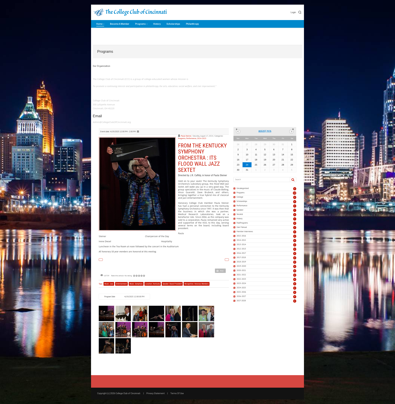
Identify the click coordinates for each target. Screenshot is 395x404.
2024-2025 (201, 138)
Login (293, 12)
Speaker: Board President (172, 284)
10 (294, 193)
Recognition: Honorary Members (197, 284)
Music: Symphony (136, 284)
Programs (181, 138)
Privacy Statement (155, 393)
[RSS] (234, 188)
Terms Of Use (177, 393)
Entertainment (121, 284)
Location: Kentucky (152, 284)
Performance (191, 138)
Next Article (227, 259)
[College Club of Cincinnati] (130, 12)
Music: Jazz (108, 284)
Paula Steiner (186, 136)
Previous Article (101, 259)
